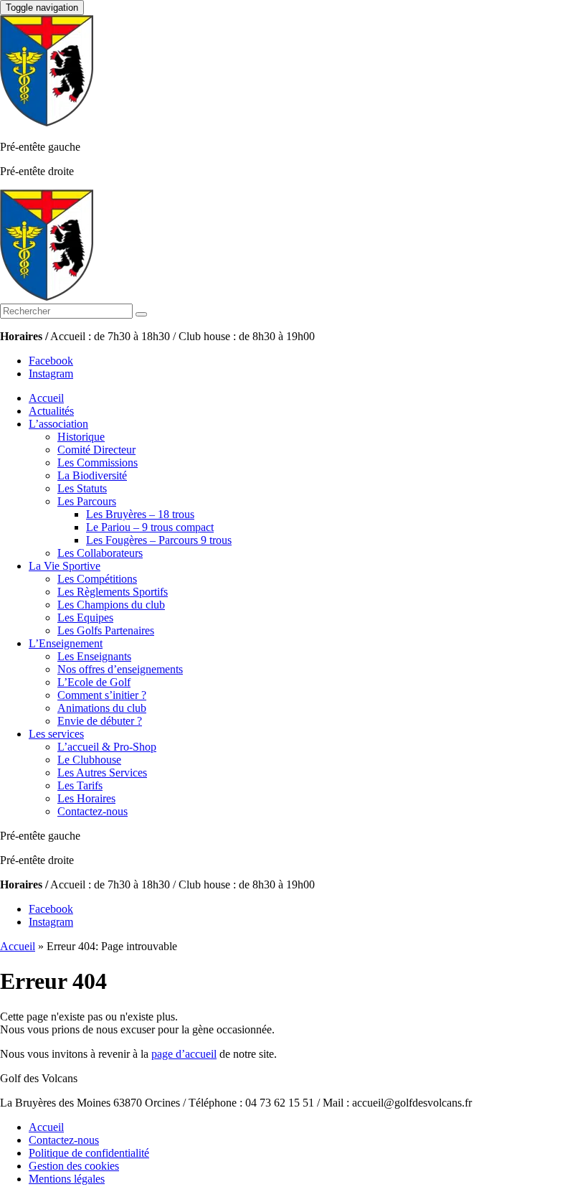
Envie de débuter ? (99, 721)
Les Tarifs (80, 785)
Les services (56, 734)
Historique (81, 437)
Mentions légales (67, 1179)
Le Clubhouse (89, 760)
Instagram (51, 373)
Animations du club (101, 708)
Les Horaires (86, 798)
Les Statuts (82, 488)
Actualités (51, 411)
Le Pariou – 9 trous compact (150, 527)
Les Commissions (97, 462)
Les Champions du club (111, 604)
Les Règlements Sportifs (112, 592)
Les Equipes (85, 617)
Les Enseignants (94, 656)
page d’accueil (184, 1054)
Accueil (46, 398)
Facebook (51, 361)
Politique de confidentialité (89, 1153)
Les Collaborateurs (100, 553)
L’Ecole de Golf (94, 682)
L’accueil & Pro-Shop (106, 747)
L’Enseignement (66, 643)
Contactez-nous (92, 811)
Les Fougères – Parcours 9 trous (159, 540)
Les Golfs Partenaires (105, 630)
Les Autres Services (102, 772)
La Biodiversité (92, 475)
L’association (58, 424)
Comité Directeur (96, 449)
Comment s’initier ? (101, 695)
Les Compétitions (97, 579)
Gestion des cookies (74, 1166)
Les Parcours (86, 501)
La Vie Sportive (64, 566)
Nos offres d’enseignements (120, 669)
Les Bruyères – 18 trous (140, 514)
